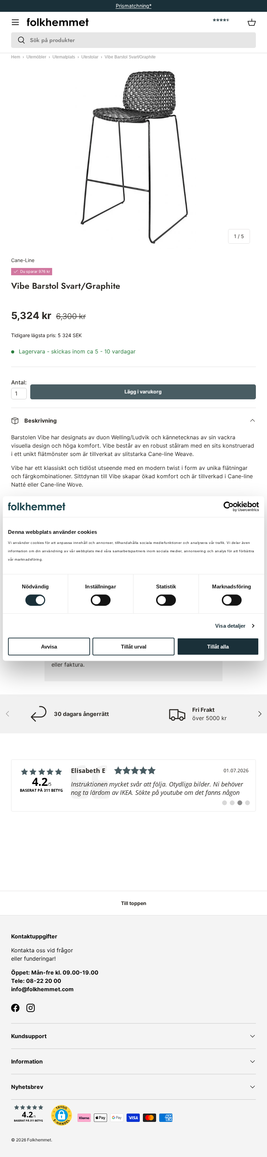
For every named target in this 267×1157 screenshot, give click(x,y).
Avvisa (49, 647)
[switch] (101, 599)
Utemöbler (36, 57)
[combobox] (133, 40)
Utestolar (89, 57)
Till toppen (133, 903)
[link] (133, 785)
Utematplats (63, 57)
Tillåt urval (133, 647)
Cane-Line (22, 260)
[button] (251, 22)
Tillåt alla (218, 647)
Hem (15, 57)
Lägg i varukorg (143, 391)
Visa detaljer (230, 625)
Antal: (19, 382)
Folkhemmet (39, 1139)
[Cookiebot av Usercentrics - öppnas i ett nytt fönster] (228, 506)
